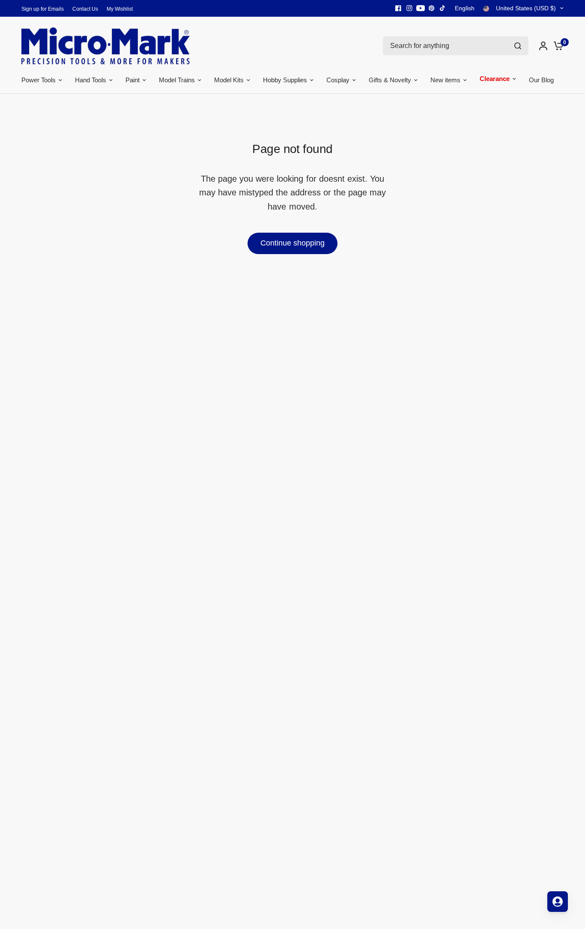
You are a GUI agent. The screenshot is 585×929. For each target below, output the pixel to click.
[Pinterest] (431, 8)
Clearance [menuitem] (495, 80)
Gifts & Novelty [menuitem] (390, 80)
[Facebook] (398, 8)
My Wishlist (120, 9)
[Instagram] (409, 8)
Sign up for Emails (42, 9)
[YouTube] (420, 8)
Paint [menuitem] (132, 80)
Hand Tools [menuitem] (90, 80)
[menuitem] (44, 9)
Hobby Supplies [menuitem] (285, 80)
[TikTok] (442, 8)
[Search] (517, 45)
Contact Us (85, 9)
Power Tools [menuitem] (38, 80)
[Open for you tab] (557, 901)
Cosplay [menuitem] (337, 80)
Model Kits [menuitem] (229, 80)
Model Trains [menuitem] (177, 80)
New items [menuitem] (445, 80)
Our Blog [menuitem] (541, 80)
